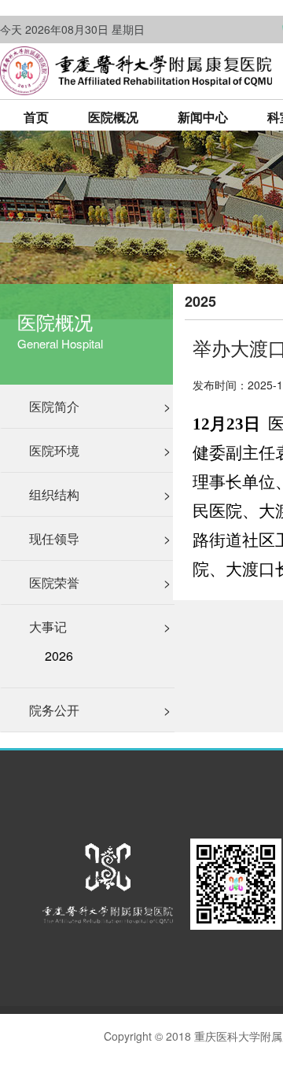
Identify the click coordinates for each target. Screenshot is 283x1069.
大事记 (100, 626)
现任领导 (100, 538)
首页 (36, 117)
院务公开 (100, 710)
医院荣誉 (100, 582)
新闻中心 (203, 117)
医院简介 (100, 406)
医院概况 (113, 117)
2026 (59, 656)
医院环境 (100, 450)
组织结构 (100, 494)
